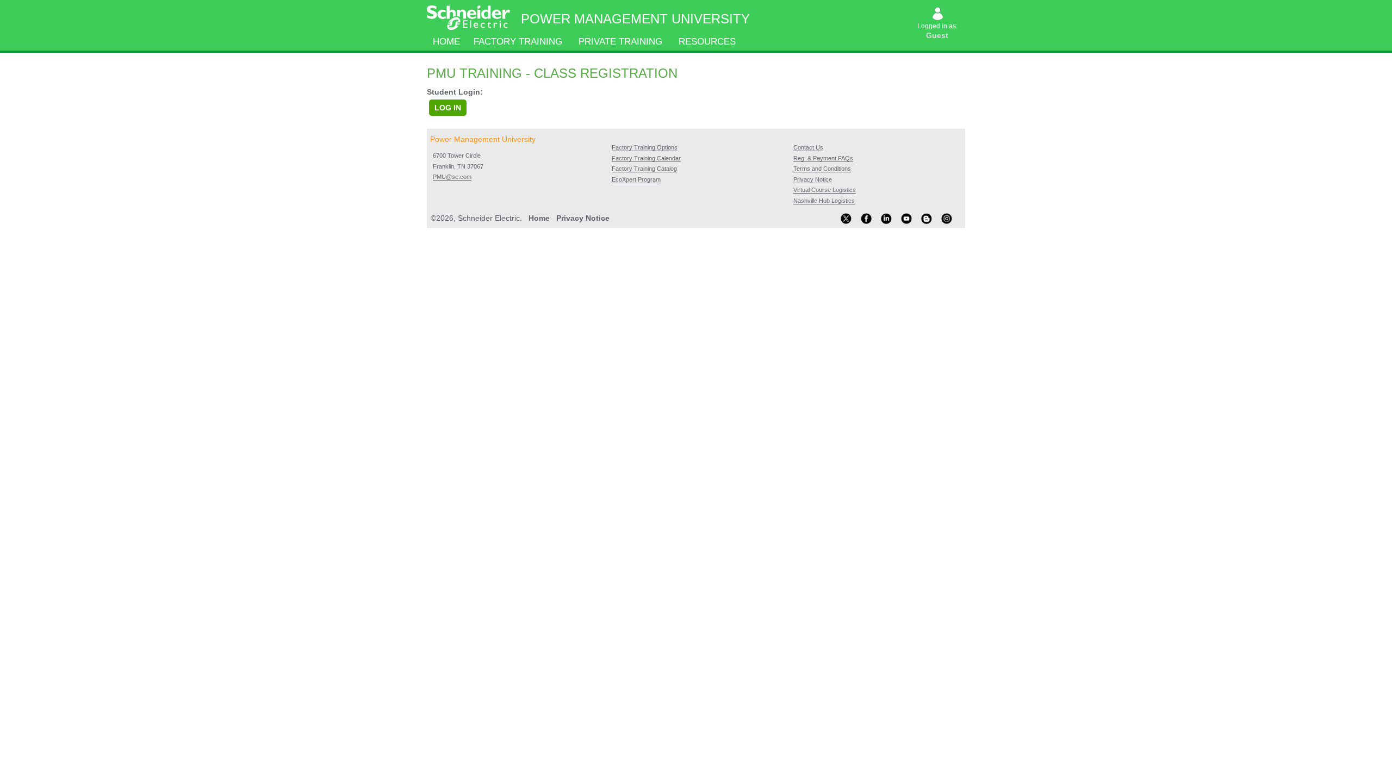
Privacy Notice (812, 179)
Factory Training (518, 41)
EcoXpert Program (636, 179)
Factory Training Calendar (646, 158)
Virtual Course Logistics (824, 190)
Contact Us (808, 147)
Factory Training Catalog (644, 168)
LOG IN (447, 107)
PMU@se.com (452, 176)
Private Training (620, 41)
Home (446, 41)
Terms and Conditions (822, 168)
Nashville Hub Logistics (824, 200)
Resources (707, 41)
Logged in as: (938, 31)
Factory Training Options (645, 147)
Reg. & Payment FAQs (823, 158)
